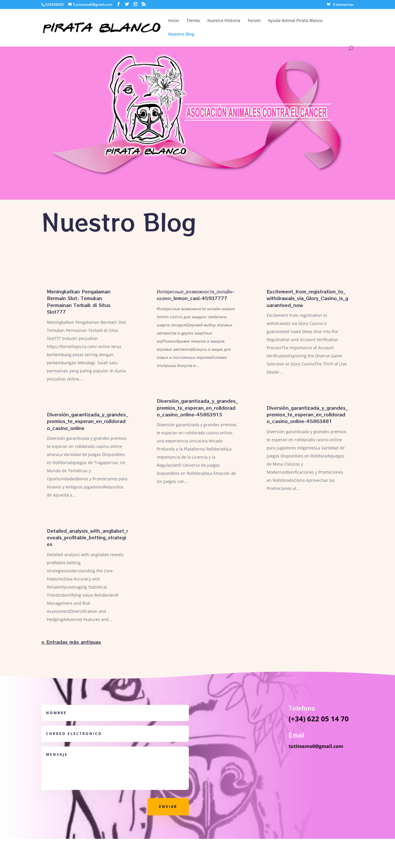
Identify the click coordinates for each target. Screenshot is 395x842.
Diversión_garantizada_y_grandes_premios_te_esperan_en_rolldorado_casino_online (87, 421)
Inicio (173, 21)
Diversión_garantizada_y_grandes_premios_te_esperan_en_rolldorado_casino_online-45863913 (197, 407)
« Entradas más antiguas (71, 641)
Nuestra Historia (223, 21)
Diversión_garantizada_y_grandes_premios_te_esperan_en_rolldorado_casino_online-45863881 (307, 414)
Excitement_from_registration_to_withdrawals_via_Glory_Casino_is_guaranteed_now (307, 298)
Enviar (168, 806)
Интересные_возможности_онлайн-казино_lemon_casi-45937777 (196, 294)
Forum (254, 21)
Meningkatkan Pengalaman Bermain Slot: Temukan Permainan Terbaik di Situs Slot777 (78, 301)
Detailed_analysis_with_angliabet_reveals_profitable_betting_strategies (87, 537)
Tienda (193, 21)
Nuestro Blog (181, 34)
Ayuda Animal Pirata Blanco (295, 21)
